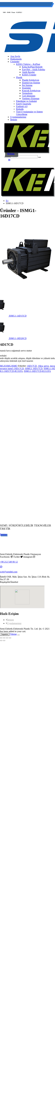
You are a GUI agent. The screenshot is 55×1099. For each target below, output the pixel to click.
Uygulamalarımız (18, 117)
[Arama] (39, 157)
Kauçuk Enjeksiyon (31, 90)
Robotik (20, 109)
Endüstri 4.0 (21, 106)
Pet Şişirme (27, 85)
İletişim (13, 119)
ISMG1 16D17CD (34, 368)
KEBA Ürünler (29, 75)
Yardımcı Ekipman (30, 98)
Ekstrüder (26, 88)
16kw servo (43, 366)
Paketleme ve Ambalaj (26, 101)
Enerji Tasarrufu (23, 104)
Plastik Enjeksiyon (30, 80)
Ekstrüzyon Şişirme (31, 82)
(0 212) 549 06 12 (17, 5)
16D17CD (32, 366)
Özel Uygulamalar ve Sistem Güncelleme (29, 113)
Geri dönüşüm (28, 96)
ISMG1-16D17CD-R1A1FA (37, 371)
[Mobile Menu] (9, 160)
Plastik (19, 77)
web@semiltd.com (39, 5)
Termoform (27, 93)
